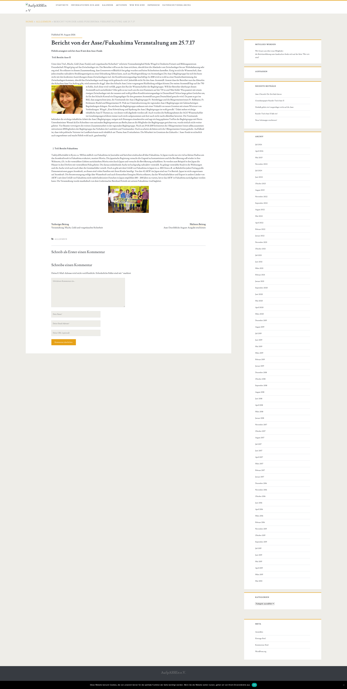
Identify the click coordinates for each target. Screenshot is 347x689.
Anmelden (259, 632)
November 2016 (261, 490)
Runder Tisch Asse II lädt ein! (266, 114)
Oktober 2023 (260, 184)
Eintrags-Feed (260, 638)
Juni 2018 (258, 399)
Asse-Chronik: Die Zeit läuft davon (268, 94)
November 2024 (261, 164)
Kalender (107, 5)
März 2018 (259, 412)
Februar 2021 (260, 275)
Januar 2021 (259, 281)
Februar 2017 (260, 470)
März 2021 (259, 268)
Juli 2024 (258, 171)
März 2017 (259, 464)
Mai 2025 (259, 157)
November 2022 (261, 197)
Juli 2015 (258, 548)
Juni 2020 (259, 294)
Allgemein (43, 21)
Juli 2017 (258, 444)
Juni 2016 (258, 503)
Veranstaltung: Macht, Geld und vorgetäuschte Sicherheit (77, 227)
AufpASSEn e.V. (173, 672)
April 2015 (259, 568)
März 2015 (259, 574)
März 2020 (259, 314)
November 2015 (261, 529)
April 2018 (259, 405)
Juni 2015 (258, 555)
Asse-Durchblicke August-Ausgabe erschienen (185, 227)
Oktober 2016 (260, 496)
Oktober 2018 (260, 379)
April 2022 (259, 223)
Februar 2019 (260, 359)
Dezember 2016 (261, 483)
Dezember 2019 (261, 320)
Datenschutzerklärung (176, 5)
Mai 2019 (258, 346)
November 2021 (261, 242)
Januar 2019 (259, 366)
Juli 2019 (258, 333)
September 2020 (261, 288)
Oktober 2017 (260, 431)
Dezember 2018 (261, 372)
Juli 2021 (258, 255)
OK (254, 685)
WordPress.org (260, 651)
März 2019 (259, 353)
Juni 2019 (258, 340)
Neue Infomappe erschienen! (266, 120)
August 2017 (259, 438)
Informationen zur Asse (85, 5)
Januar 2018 (259, 418)
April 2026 (259, 151)
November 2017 (261, 425)
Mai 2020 (259, 301)
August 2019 (259, 327)
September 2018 (261, 385)
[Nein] (343, 685)
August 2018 (259, 392)
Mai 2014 (258, 581)
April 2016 (259, 509)
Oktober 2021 (260, 249)
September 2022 (261, 203)
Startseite (62, 5)
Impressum (153, 5)
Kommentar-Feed (261, 645)
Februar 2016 (260, 522)
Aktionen (121, 5)
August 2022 (260, 210)
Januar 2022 (259, 236)
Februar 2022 (260, 229)
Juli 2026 (258, 144)
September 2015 (261, 542)
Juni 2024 (259, 177)
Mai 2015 (258, 561)
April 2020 (259, 307)
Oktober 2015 (260, 535)
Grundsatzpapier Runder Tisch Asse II (269, 101)
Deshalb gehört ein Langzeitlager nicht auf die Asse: (274, 107)
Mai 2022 (259, 216)
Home (29, 21)
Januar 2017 (259, 477)
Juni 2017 (258, 451)
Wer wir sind (137, 5)
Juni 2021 (258, 262)
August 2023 (260, 190)
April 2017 (259, 457)
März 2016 (259, 516)
